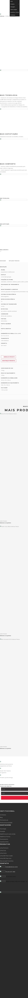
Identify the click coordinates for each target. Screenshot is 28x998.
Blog (1, 817)
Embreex (2, 16)
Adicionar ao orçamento (5, 522)
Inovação (2, 831)
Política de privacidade (6, 822)
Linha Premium (4, 848)
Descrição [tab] (3, 260)
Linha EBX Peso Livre (5, 858)
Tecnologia (3, 828)
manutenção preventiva (8, 360)
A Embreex (3, 815)
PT (5, 16)
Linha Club (3, 850)
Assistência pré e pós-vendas (7, 834)
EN (9, 16)
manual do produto (9, 357)
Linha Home (3, 853)
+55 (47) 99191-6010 (11, 876)
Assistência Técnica (5, 836)
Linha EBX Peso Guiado (6, 855)
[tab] (22, 260)
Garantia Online (4, 841)
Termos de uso (4, 820)
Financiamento (4, 839)
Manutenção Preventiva (6, 861)
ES (7, 16)
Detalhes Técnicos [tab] (14, 260)
